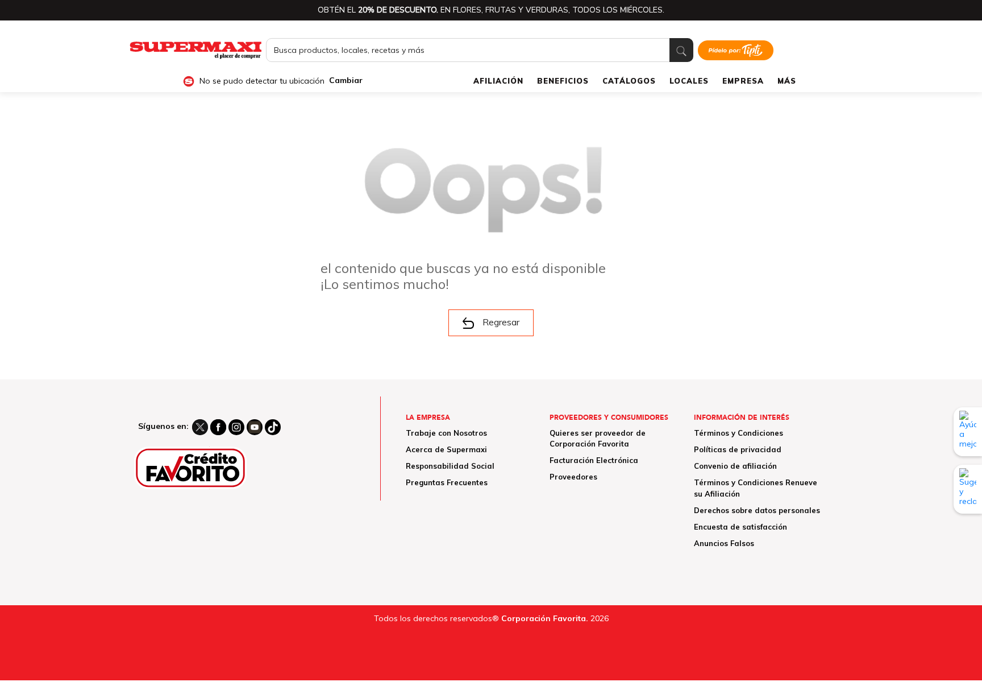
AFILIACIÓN (498, 80)
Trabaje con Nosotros (446, 432)
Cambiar (346, 80)
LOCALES (689, 80)
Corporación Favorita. (544, 618)
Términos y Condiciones (738, 432)
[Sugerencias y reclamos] (968, 489)
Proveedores (573, 476)
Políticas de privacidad (737, 449)
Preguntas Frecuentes (447, 482)
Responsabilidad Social (450, 465)
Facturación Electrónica (594, 460)
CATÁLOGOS (629, 80)
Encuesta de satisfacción (740, 526)
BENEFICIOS (563, 80)
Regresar (500, 322)
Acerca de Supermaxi (446, 449)
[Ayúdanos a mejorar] (968, 431)
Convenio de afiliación (735, 465)
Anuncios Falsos (724, 543)
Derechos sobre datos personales (757, 510)
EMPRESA (743, 80)
